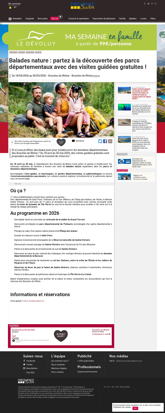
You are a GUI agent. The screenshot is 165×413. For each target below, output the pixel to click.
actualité (13, 52)
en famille (30, 52)
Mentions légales (59, 368)
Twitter (29, 364)
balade (38, 52)
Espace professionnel (87, 371)
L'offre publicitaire (85, 361)
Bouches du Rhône (58, 75)
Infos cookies (57, 372)
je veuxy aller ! (61, 142)
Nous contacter (58, 364)
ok (135, 408)
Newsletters (32, 368)
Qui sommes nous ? (60, 361)
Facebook (30, 361)
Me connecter (14, 4)
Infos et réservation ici (33, 301)
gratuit (21, 52)
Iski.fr (125, 361)
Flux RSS (30, 372)
